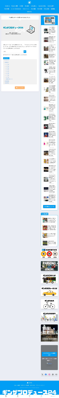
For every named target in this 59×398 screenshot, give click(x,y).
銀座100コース (9, 79)
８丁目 (7, 77)
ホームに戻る (20, 87)
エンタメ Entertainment (16, 8)
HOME (30, 383)
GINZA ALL (29, 11)
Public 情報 (6, 8)
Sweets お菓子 (51, 5)
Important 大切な (42, 5)
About (15, 385)
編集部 (18, 385)
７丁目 (7, 75)
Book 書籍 (33, 8)
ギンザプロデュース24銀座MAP (49, 354)
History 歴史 (46, 8)
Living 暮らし (34, 5)
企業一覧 (22, 385)
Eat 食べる (7, 5)
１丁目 (7, 64)
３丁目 (7, 68)
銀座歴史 (7, 83)
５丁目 (7, 71)
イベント (7, 60)
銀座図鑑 (53, 8)
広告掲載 (27, 385)
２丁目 (7, 66)
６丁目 (7, 73)
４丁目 (7, 70)
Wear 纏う (27, 5)
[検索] (25, 51)
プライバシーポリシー (40, 385)
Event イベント (26, 8)
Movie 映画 (39, 8)
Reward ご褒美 (14, 5)
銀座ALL (7, 62)
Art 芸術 (21, 5)
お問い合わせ (32, 385)
